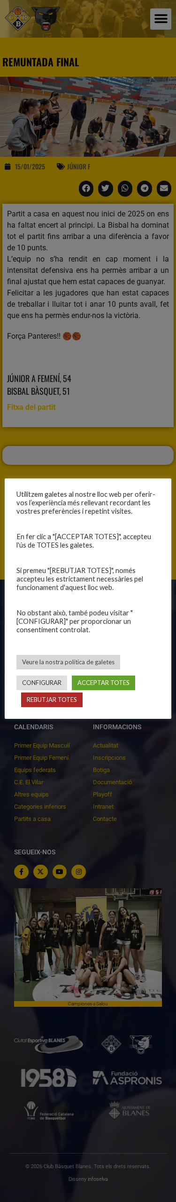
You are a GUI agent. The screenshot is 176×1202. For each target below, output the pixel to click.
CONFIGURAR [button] (41, 682)
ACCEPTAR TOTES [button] (103, 682)
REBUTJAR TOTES (52, 699)
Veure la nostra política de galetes (68, 662)
